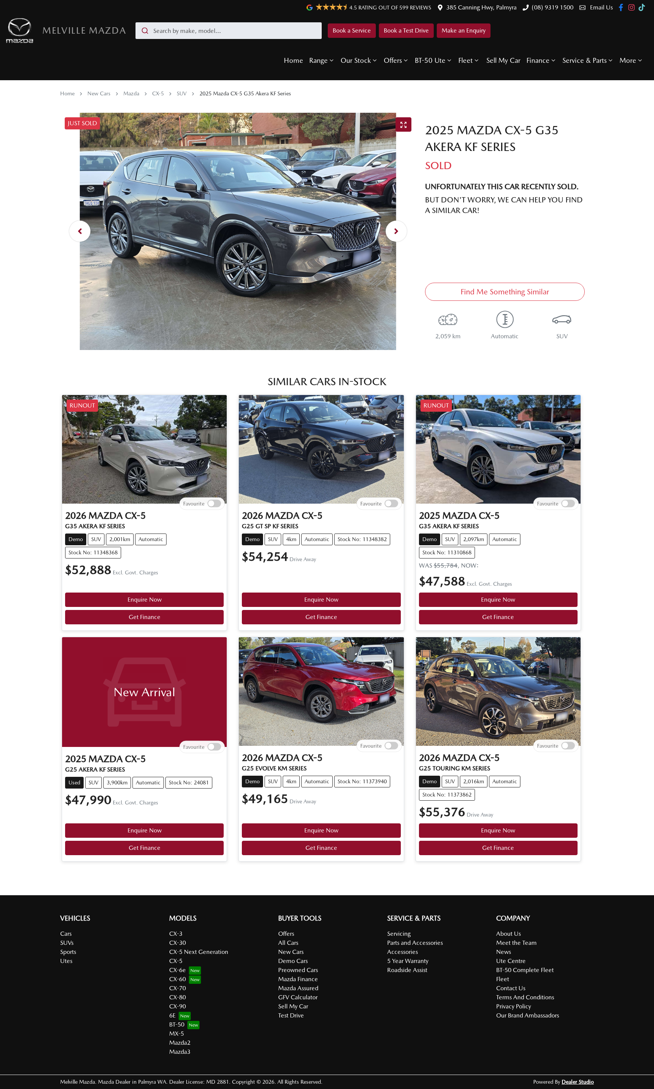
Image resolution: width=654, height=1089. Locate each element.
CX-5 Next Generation (198, 951)
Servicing (399, 933)
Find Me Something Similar (505, 291)
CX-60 (177, 979)
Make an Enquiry (464, 30)
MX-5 (176, 1033)
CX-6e (177, 970)
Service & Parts (584, 60)
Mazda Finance (298, 979)
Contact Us (510, 988)
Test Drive (291, 1015)
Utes (66, 961)
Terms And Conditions (525, 997)
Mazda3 (179, 1051)
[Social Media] (643, 7)
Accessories (402, 951)
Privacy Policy (513, 1006)
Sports (68, 951)
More (628, 60)
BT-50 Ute (430, 60)
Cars (66, 933)
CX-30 (177, 942)
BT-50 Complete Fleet (525, 970)
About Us (508, 933)
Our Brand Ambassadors (527, 1015)
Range (318, 60)
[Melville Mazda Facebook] (622, 7)
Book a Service (352, 30)
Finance (538, 60)
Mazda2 (179, 1042)
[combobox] (228, 30)
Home (293, 60)
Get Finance (144, 617)
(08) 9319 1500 (552, 7)
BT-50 (176, 1024)
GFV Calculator (298, 997)
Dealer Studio (578, 1082)
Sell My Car (503, 60)
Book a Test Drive (406, 30)
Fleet (465, 60)
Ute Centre (511, 961)
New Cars (99, 93)
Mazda (131, 93)
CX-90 (177, 1006)
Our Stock (356, 60)
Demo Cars (293, 961)
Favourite (193, 504)
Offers (393, 60)
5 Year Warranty (407, 961)
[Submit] (144, 30)
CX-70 (177, 988)
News (503, 951)
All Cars (288, 942)
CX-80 (177, 997)
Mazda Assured (298, 988)
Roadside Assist (407, 970)
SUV (182, 93)
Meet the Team (516, 942)
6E (172, 1015)
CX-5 (158, 93)
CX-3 (175, 933)
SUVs (66, 942)
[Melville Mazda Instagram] (633, 7)
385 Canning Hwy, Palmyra (481, 7)
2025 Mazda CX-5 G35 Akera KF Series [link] (245, 93)
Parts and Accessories (415, 942)
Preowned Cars (298, 970)
